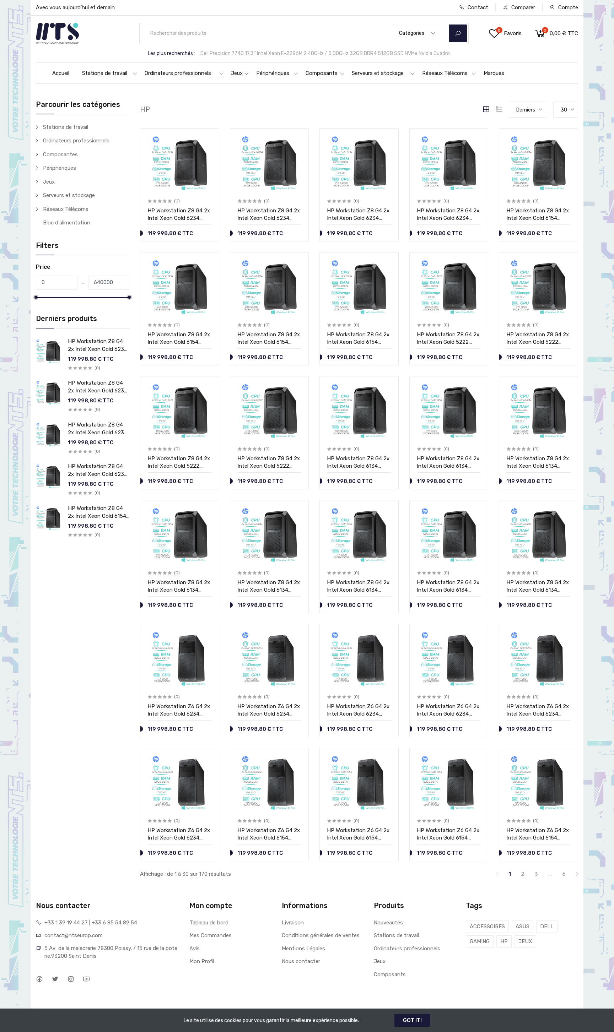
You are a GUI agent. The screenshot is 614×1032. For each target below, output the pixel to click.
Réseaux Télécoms (445, 73)
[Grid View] (486, 109)
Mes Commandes (210, 935)
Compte (567, 7)
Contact (477, 7)
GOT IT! (412, 1020)
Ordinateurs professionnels (178, 73)
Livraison (293, 922)
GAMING (480, 941)
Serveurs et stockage (378, 73)
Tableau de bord (208, 922)
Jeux (237, 73)
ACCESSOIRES (487, 926)
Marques (494, 73)
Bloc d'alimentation (66, 222)
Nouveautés (388, 922)
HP (504, 941)
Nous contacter (301, 961)
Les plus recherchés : (171, 53)
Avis (194, 948)
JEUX (525, 941)
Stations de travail (104, 73)
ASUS (522, 926)
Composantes (60, 154)
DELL (547, 926)
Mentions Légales (303, 948)
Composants (322, 73)
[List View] (499, 109)
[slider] (35, 297)
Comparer (522, 7)
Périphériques (272, 73)
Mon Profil (201, 961)
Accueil (60, 73)
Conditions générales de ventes (321, 935)
